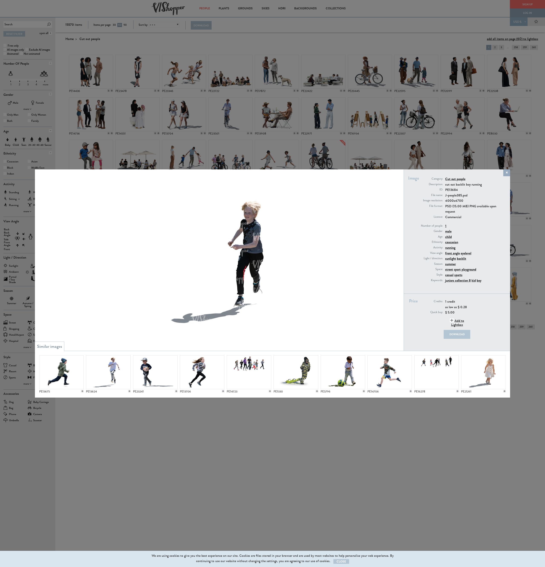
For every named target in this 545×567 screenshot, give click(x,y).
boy (479, 280)
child (448, 236)
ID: (441, 190)
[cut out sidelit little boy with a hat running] (155, 372)
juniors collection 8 (458, 280)
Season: (438, 264)
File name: (437, 195)
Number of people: (432, 226)
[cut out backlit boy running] (108, 372)
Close (341, 561)
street (449, 269)
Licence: (438, 217)
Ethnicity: (437, 242)
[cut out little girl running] (202, 372)
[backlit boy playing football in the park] (343, 372)
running (450, 247)
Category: (437, 179)
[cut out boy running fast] (389, 372)
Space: (439, 269)
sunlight (450, 258)
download (457, 334)
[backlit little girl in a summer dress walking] (483, 372)
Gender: (438, 231)
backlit (461, 258)
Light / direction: (433, 258)
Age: (440, 237)
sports (458, 274)
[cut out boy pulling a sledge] (296, 372)
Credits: (438, 301)
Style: (439, 275)
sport (457, 269)
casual (449, 274)
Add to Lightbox (457, 322)
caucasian (451, 242)
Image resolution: (433, 200)
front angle (452, 253)
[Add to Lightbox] (82, 391)
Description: (436, 184)
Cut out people (455, 178)
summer (450, 264)
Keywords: (437, 280)
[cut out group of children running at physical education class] (249, 372)
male (448, 231)
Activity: (438, 247)
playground (469, 269)
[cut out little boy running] (61, 372)
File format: (436, 206)
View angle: (436, 253)
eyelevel (466, 253)
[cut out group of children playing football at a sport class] (436, 372)
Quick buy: (436, 312)
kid (474, 280)
